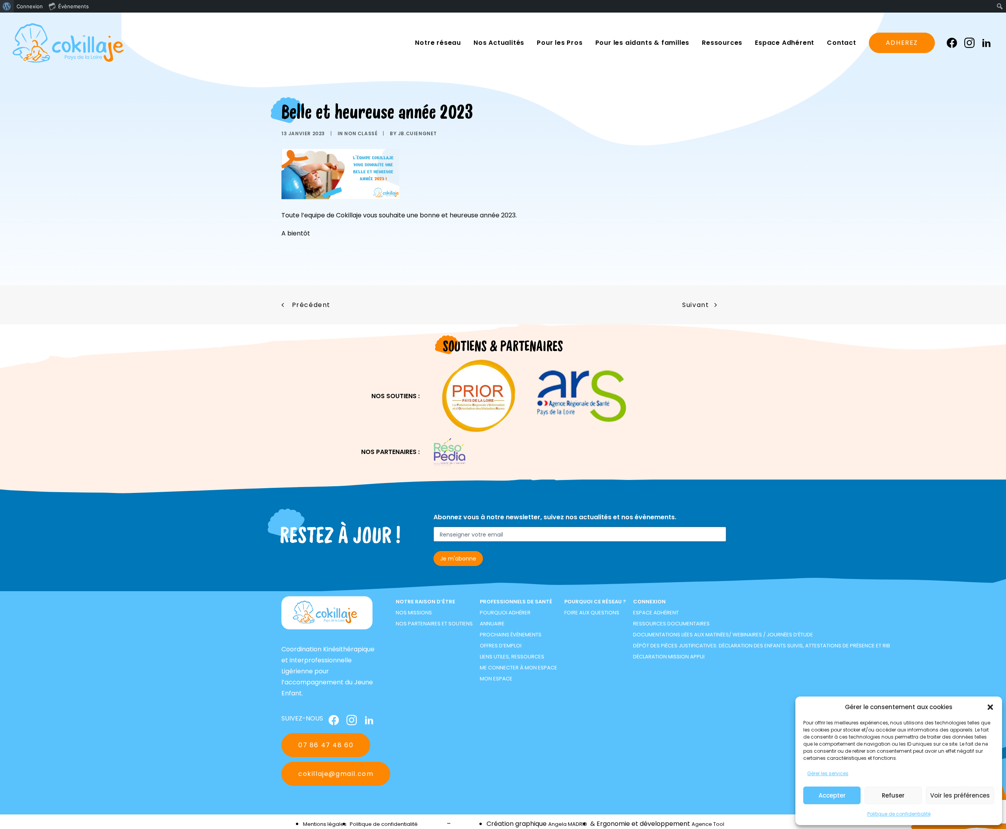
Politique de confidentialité (899, 814)
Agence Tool (708, 824)
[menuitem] (7, 6)
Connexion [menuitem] (30, 6)
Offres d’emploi (500, 645)
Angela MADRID (567, 824)
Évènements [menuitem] (73, 6)
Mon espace (496, 678)
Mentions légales (325, 824)
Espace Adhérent (656, 612)
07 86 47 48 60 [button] (325, 745)
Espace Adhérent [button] (784, 42)
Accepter (832, 795)
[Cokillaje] (68, 42)
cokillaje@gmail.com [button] (335, 773)
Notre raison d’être (425, 601)
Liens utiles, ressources (512, 656)
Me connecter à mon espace (518, 667)
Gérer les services (827, 773)
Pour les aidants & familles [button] (642, 42)
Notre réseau (438, 42)
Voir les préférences (960, 795)
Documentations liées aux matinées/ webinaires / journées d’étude (723, 634)
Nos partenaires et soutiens (434, 623)
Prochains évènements (511, 634)
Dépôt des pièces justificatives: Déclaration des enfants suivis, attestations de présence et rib (761, 645)
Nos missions (414, 612)
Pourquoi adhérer (505, 612)
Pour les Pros (559, 42)
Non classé (360, 133)
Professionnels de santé (516, 601)
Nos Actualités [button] (499, 42)
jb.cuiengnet (417, 133)
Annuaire (492, 623)
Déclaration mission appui (669, 656)
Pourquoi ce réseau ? (595, 601)
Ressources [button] (722, 42)
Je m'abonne (458, 558)
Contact (841, 42)
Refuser (893, 795)
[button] (990, 707)
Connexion (649, 601)
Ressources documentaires (671, 623)
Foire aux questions (591, 612)
